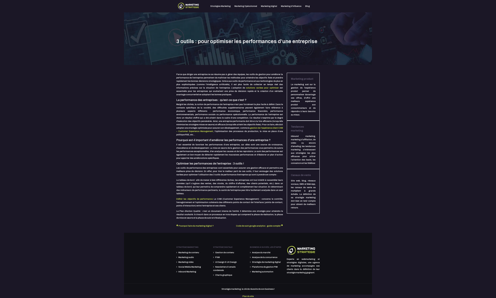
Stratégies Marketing (220, 6)
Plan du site (248, 296)
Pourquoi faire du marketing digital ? (196, 226)
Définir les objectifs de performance (194, 199)
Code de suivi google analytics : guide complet (258, 226)
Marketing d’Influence (291, 6)
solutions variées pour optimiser (262, 88)
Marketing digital (269, 6)
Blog (307, 6)
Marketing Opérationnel (245, 6)
